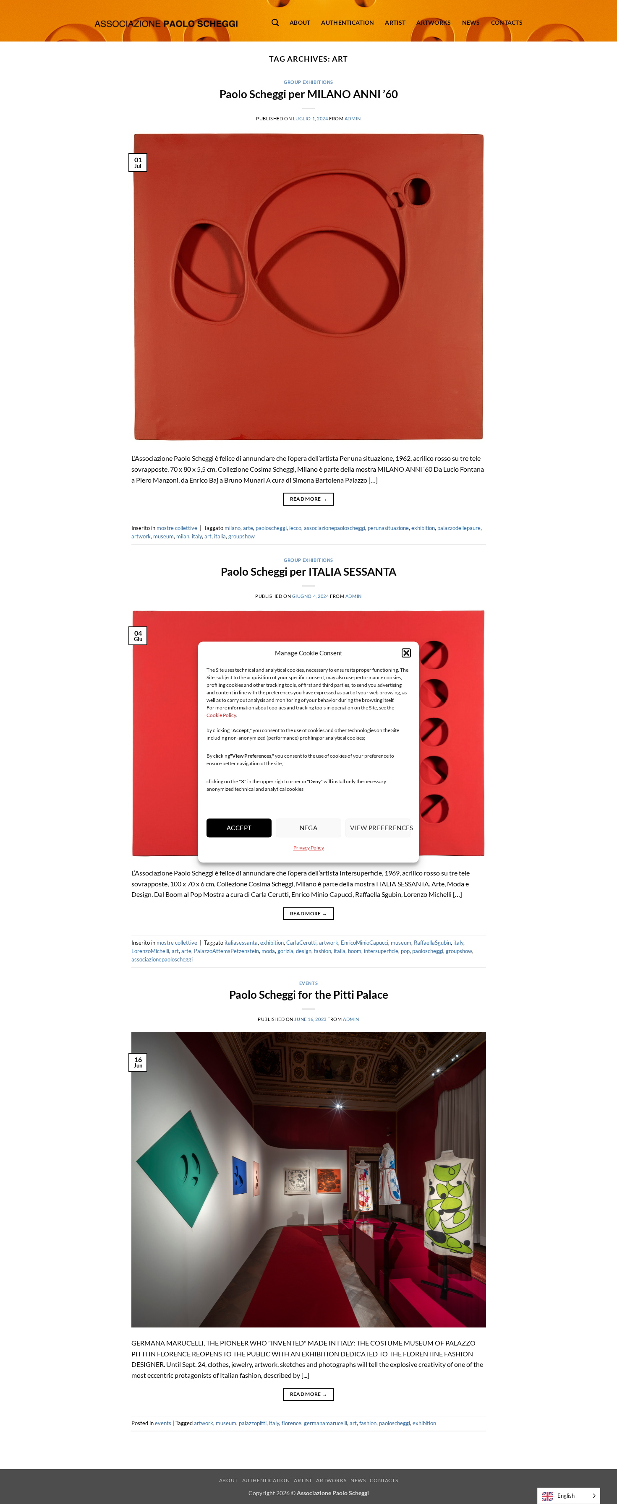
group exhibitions (308, 82)
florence (291, 1423)
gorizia (285, 951)
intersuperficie (381, 951)
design (303, 951)
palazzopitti (253, 1423)
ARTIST (303, 1480)
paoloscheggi (271, 528)
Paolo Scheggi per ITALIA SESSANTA (308, 571)
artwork (141, 536)
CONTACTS (384, 1480)
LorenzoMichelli (150, 951)
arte (248, 528)
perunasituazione (388, 528)
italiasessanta (241, 942)
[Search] (275, 22)
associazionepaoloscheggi (334, 528)
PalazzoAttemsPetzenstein (226, 951)
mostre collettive (177, 528)
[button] (406, 653)
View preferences (380, 827)
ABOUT (228, 1480)
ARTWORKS (331, 1480)
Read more (308, 499)
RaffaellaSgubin (432, 942)
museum (163, 536)
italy (197, 536)
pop (405, 951)
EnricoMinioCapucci (364, 942)
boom (354, 951)
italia (220, 536)
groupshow (241, 536)
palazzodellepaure (459, 528)
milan (182, 536)
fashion (322, 951)
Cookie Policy (221, 715)
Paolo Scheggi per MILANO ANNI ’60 (309, 94)
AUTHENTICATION (266, 1480)
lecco (295, 528)
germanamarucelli (325, 1423)
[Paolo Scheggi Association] (166, 20)
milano (233, 528)
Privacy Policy (308, 847)
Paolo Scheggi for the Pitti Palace (308, 994)
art (208, 536)
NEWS (358, 1480)
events (308, 983)
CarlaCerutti (301, 942)
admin (353, 118)
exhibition (423, 528)
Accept (239, 827)
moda (268, 951)
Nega (309, 827)
